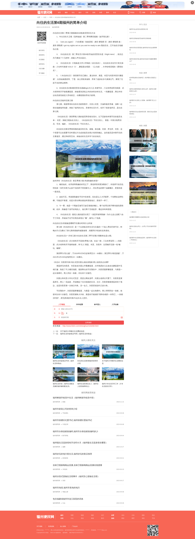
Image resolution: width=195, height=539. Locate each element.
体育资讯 (41, 64)
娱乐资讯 (41, 50)
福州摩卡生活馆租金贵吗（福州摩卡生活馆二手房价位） (142, 239)
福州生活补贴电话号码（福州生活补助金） (76, 334)
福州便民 (65, 532)
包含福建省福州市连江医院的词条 (68, 499)
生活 (114, 12)
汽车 (87, 12)
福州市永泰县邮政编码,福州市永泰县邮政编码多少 (75, 431)
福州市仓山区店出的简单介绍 (138, 29)
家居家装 (65, 458)
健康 (63, 447)
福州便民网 (43, 12)
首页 (59, 12)
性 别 (57, 313)
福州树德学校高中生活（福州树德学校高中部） (74, 398)
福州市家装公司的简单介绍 (65, 409)
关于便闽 (39, 526)
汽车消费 (41, 68)
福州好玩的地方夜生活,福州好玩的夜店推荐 (72, 454)
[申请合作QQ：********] (43, 530)
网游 (122, 518)
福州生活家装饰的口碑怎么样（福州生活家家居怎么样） (142, 90)
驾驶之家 (65, 492)
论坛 (73, 12)
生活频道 (41, 59)
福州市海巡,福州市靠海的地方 (66, 488)
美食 (82, 518)
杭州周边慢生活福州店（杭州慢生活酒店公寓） (142, 79)
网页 (133, 518)
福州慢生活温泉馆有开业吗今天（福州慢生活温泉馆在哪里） (80, 443)
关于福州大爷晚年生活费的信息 (72, 331)
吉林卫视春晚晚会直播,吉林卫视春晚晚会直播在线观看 (77, 465)
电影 (92, 515)
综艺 (102, 515)
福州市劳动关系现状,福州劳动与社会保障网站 (143, 49)
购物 (63, 402)
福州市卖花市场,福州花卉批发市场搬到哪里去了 (143, 60)
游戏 (93, 12)
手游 (153, 518)
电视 (82, 515)
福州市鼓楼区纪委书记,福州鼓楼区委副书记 (72, 420)
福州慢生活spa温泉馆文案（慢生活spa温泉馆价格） (143, 113)
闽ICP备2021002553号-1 (76, 532)
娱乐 (80, 12)
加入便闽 (63, 526)
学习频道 (41, 73)
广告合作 (75, 526)
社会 (63, 503)
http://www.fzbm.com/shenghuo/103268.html (80, 326)
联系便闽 (51, 526)
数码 (107, 12)
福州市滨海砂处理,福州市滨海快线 (140, 38)
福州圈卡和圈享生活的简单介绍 (139, 217)
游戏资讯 (41, 55)
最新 (66, 12)
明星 (72, 515)
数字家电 (65, 435)
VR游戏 (64, 469)
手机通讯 (65, 413)
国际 (143, 515)
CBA (133, 515)
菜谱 (63, 480)
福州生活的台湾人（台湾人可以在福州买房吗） (142, 227)
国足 (153, 515)
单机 (143, 518)
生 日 (57, 317)
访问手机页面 (41, 43)
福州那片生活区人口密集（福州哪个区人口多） (142, 101)
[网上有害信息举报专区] (57, 530)
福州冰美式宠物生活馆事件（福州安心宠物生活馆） (76, 476)
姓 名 (57, 309)
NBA (122, 515)
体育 (100, 12)
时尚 (51, 17)
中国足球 (65, 424)
